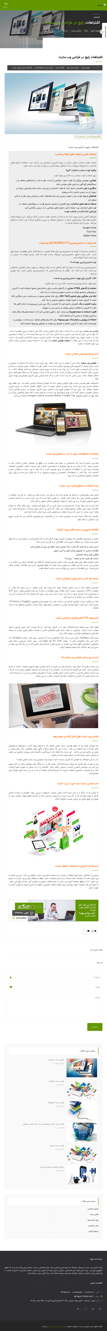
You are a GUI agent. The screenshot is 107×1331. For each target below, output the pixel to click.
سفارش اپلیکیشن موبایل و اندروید (52, 1167)
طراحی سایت (76, 31)
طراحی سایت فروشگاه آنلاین (44, 67)
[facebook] (78, 1309)
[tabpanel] (53, 103)
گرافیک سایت (59, 67)
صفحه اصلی (95, 31)
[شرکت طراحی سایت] (53, 910)
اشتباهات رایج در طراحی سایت (22, 67)
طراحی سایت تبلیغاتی (56, 1081)
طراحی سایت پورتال (57, 1145)
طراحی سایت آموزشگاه (56, 1102)
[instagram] (85, 1309)
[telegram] (92, 1309)
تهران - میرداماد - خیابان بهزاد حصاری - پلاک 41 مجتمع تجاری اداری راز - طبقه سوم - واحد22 (63, 1300)
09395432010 (66, 1292)
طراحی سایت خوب (73, 67)
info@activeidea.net (84, 1296)
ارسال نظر (95, 1027)
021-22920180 (89, 1292)
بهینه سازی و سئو (93, 1220)
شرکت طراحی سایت (60, 340)
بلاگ (86, 31)
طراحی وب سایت (88, 363)
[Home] (102, 5)
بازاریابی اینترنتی (93, 1209)
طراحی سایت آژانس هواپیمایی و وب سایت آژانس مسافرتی (43, 1124)
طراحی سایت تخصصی (56, 1059)
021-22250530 (77, 1292)
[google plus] (100, 1309)
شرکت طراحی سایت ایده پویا (56, 1326)
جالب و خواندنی (93, 1225)
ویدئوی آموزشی (93, 1231)
